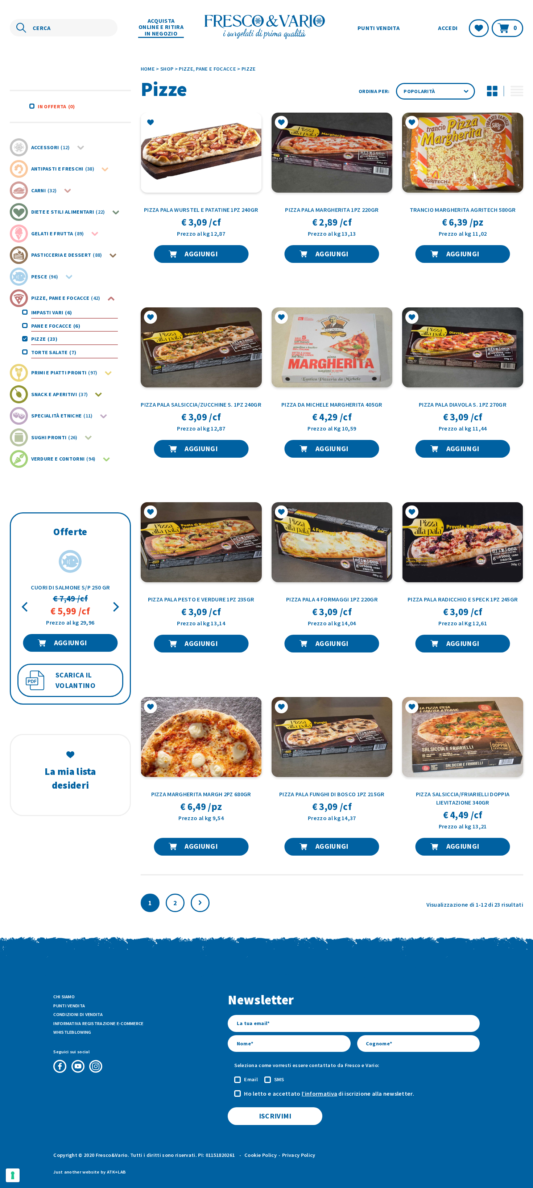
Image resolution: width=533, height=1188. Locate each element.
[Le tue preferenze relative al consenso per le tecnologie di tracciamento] (13, 1175)
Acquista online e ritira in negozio (161, 27)
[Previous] (25, 607)
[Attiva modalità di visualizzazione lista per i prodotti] (517, 91)
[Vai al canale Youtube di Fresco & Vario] (77, 1066)
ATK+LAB (116, 1172)
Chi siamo (64, 996)
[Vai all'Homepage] (266, 28)
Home (148, 69)
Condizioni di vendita (78, 1014)
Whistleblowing (72, 1032)
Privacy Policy (298, 1155)
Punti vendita (379, 27)
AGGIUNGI (70, 642)
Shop (166, 69)
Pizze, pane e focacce (207, 69)
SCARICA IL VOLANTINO (75, 680)
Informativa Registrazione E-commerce (98, 1023)
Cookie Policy (260, 1155)
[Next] (115, 607)
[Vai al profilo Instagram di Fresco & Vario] (95, 1066)
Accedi (448, 28)
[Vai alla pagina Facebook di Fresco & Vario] (59, 1066)
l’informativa (319, 1093)
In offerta (56, 106)
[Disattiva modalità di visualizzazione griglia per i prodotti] (492, 91)
